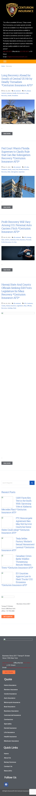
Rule (9, 172)
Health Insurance (10, 737)
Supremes (22, 172)
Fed (17, 169)
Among (29, 237)
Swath (9, 95)
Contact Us (8, 766)
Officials (29, 306)
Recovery (4, 95)
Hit (18, 93)
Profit (3, 242)
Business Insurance (11, 711)
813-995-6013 (24, 51)
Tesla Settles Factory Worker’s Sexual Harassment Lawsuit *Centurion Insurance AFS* (17, 544)
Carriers (7, 240)
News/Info (8, 771)
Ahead (29, 91)
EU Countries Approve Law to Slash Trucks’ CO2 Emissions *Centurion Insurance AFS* (17, 579)
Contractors (8, 719)
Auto (2, 240)
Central (3, 93)
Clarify (9, 169)
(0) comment (17, 91)
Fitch (17, 240)
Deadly (14, 93)
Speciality (7, 724)
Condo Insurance (10, 694)
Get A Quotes (7, 616)
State (14, 308)
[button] (8, 672)
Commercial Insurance (12, 715)
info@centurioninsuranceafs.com (17, 57)
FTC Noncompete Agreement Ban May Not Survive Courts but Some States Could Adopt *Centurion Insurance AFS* (16, 525)
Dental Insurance (10, 728)
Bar (28, 167)
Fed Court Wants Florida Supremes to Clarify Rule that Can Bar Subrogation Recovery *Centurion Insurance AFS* (15, 155)
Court (13, 169)
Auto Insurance (9, 698)
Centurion (9, 93)
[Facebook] (6, 784)
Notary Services (10, 762)
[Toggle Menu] (4, 61)
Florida (21, 169)
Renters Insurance (11, 689)
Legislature (20, 306)
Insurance (22, 93)
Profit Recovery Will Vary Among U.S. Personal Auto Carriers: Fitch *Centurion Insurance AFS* (16, 226)
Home (3, 66)
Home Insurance (10, 685)
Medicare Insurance (11, 741)
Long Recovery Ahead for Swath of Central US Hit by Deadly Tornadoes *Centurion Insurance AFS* (17, 80)
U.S (12, 242)
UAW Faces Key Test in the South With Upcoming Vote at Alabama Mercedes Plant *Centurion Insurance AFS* (16, 505)
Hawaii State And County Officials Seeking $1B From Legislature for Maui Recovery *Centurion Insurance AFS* (16, 291)
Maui (25, 306)
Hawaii (8, 306)
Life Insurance (9, 732)
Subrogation (14, 172)
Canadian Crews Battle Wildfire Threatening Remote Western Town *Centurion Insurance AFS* (17, 562)
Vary (15, 242)
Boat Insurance (9, 707)
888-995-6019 (7, 51)
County (3, 306)
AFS (25, 91)
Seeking (10, 308)
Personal (28, 240)
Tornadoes (15, 95)
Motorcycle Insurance (12, 702)
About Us (7, 758)
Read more (6, 133)
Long (27, 93)
